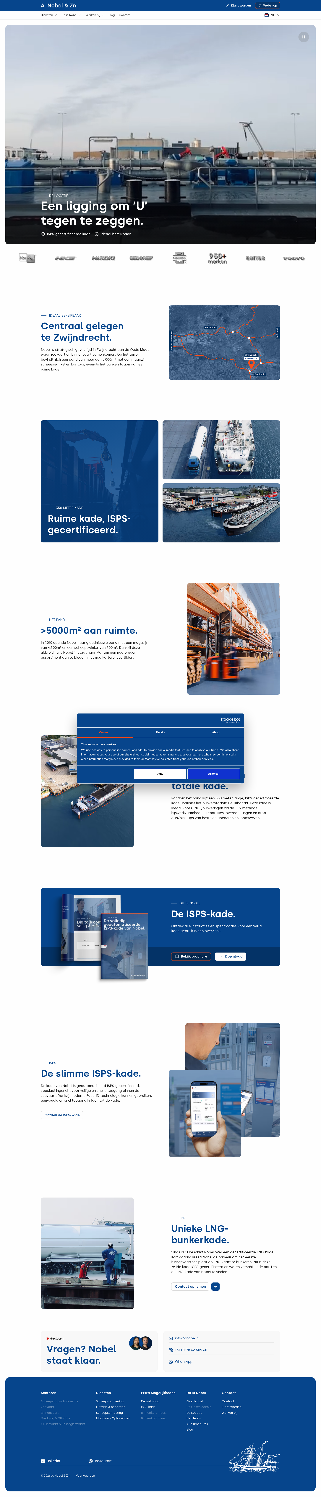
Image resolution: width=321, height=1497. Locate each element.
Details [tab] (160, 732)
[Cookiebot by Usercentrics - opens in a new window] (223, 720)
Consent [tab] (104, 732)
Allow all (213, 773)
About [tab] (216, 732)
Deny (160, 773)
